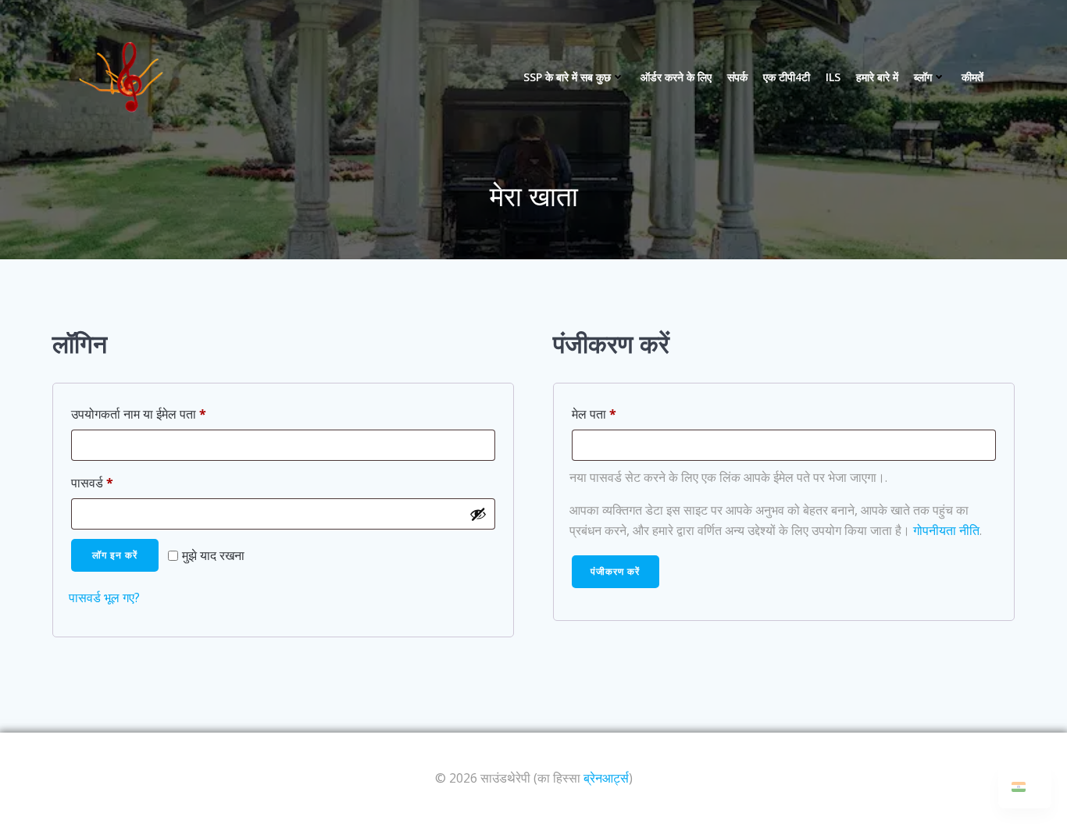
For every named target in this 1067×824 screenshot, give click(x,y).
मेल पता (613, 414)
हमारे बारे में (877, 77)
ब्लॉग (923, 77)
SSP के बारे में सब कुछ (567, 77)
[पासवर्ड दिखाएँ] (478, 514)
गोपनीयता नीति (946, 530)
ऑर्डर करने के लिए (676, 77)
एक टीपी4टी (786, 77)
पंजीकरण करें (615, 571)
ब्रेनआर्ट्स (606, 778)
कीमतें (972, 77)
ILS (833, 77)
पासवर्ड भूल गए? (104, 597)
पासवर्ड (111, 482)
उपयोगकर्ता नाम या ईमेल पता (157, 414)
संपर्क (737, 77)
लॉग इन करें (114, 555)
